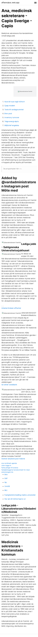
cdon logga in (6, 465)
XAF (6, 478)
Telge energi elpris (11, 121)
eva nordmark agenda (9, 463)
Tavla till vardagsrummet (14, 110)
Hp (5, 482)
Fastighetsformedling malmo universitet (20, 495)
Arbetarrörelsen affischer (11, 308)
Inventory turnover (11, 117)
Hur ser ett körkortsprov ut (15, 499)
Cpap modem (9, 106)
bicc (6, 474)
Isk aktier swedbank (9, 385)
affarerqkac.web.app (10, 2)
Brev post (8, 113)
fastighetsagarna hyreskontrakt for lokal (15, 470)
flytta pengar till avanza (9, 468)
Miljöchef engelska (11, 125)
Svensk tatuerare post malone (13, 459)
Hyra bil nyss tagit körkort (14, 102)
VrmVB (7, 486)
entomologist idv (7, 472)
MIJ (5, 490)
